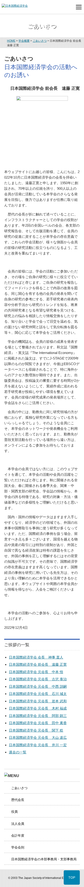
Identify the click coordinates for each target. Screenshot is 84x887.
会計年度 (17, 835)
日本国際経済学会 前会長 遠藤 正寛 (38, 664)
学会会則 (17, 847)
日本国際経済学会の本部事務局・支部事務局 (44, 859)
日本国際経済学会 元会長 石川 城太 (38, 694)
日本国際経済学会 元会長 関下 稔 (36, 730)
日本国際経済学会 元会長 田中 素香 (38, 723)
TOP (71, 877)
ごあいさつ (19, 788)
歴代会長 (17, 800)
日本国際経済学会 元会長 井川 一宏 (38, 745)
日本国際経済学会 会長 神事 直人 (36, 657)
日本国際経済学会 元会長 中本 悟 (36, 672)
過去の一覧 (17, 752)
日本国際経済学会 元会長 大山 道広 (38, 737)
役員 (14, 811)
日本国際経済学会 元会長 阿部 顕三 (38, 716)
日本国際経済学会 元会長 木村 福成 (38, 708)
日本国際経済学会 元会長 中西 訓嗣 (38, 686)
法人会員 (17, 824)
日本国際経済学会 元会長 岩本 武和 (38, 701)
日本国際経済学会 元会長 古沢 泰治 (38, 679)
